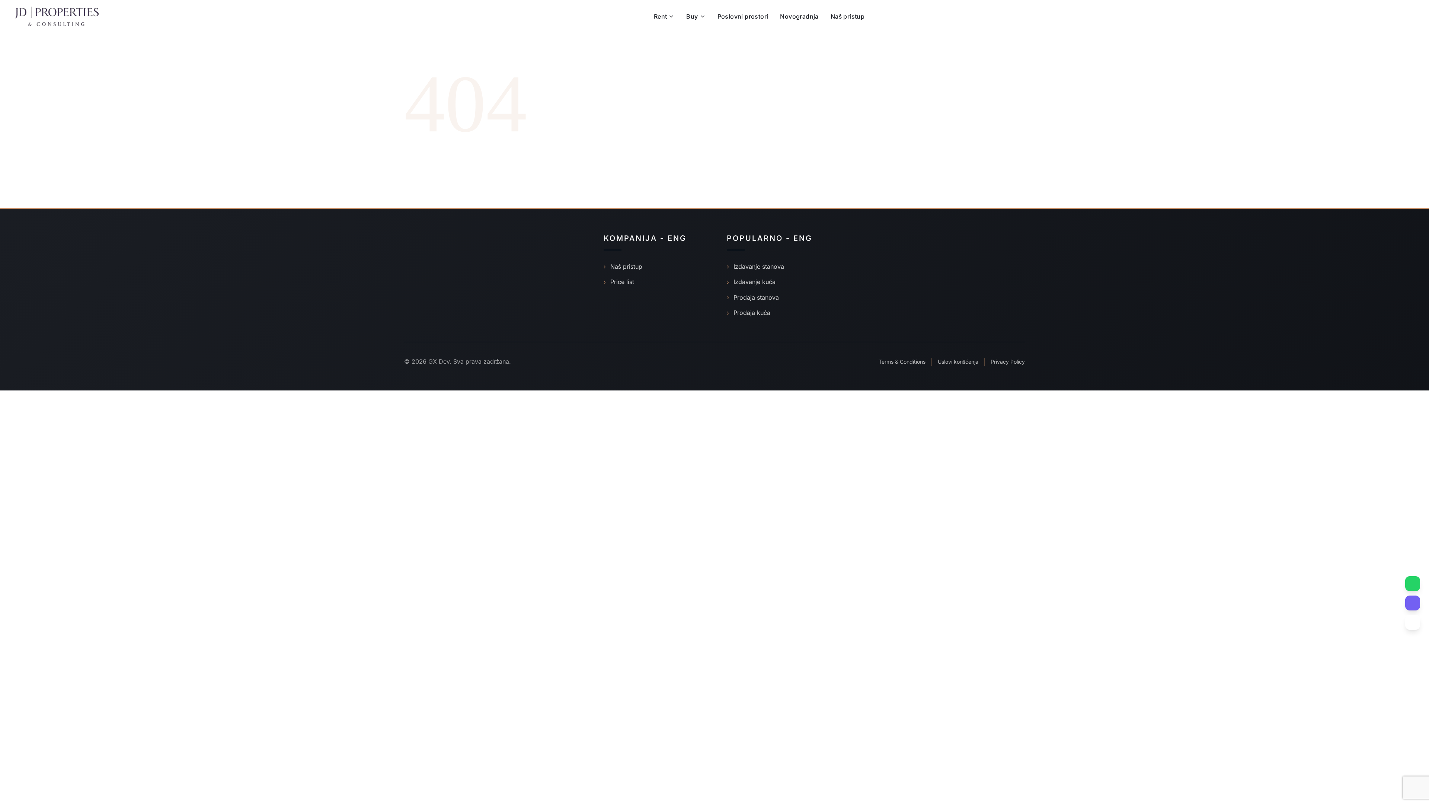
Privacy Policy (1008, 361)
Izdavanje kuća (751, 281)
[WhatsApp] (1412, 583)
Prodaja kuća (748, 312)
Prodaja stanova (753, 297)
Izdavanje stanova (755, 266)
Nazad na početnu (438, 168)
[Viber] (1412, 603)
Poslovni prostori (742, 16)
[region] (97, 745)
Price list (619, 281)
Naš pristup (847, 16)
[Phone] (1412, 622)
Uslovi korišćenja (958, 361)
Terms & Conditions (902, 361)
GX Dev (439, 361)
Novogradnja (799, 16)
